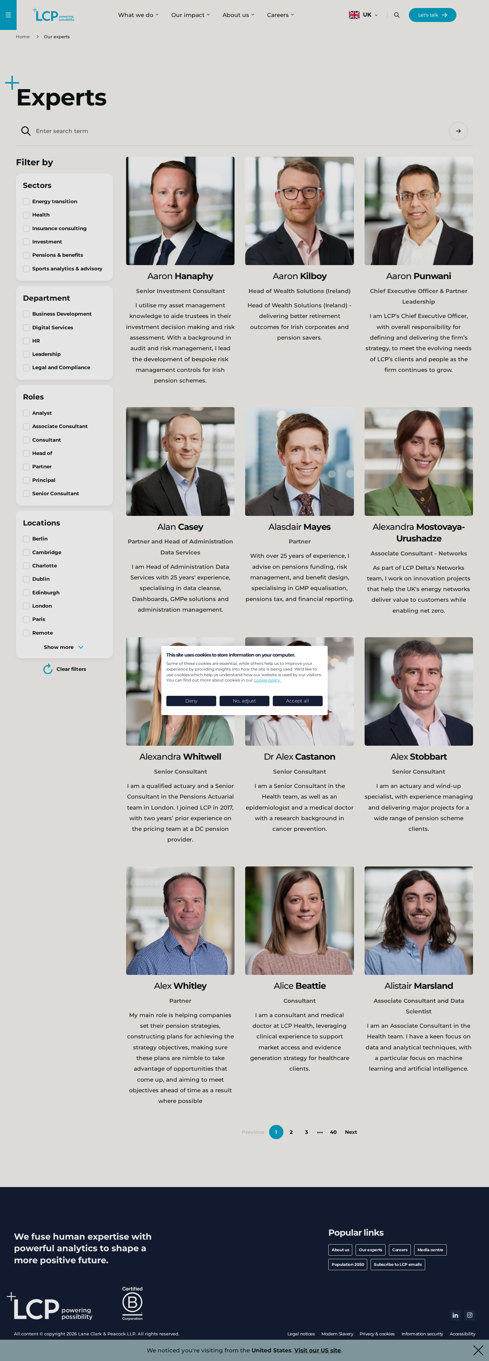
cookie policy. (267, 680)
